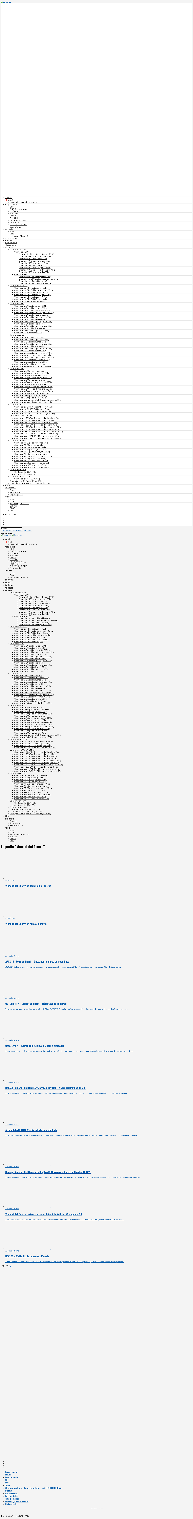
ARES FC (14, 218)
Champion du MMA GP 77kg (27, 479)
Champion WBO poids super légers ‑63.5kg (33, 382)
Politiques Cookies (11, 1496)
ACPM (96, 1511)
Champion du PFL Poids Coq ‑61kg (29, 301)
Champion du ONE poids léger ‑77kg (26, 481)
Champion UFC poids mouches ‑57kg (35, 256)
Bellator (13, 506)
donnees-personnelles (12, 1498)
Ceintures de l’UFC (18, 250)
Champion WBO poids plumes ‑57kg (30, 375)
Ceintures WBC (17, 304)
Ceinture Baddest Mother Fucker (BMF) (37, 254)
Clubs (7, 486)
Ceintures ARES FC (18, 440)
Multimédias (10, 488)
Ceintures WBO (17, 369)
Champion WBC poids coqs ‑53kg (29, 333)
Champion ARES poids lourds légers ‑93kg (33, 456)
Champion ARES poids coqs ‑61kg (29, 445)
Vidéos (8, 497)
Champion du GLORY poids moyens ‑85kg (33, 411)
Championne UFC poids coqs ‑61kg (34, 281)
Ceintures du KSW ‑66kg (25, 474)
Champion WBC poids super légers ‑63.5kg (33, 322)
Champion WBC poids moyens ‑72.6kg (31, 315)
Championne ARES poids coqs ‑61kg (30, 465)
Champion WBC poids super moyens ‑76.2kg (34, 313)
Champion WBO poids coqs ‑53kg (29, 371)
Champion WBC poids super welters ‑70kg (33, 317)
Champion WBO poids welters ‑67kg (30, 384)
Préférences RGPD (96, 1508)
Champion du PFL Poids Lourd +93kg (31, 288)
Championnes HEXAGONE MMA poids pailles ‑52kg (36, 436)
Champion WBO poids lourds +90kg (30, 398)
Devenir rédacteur (11, 1472)
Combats (9, 240)
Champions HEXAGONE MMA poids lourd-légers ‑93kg (38, 432)
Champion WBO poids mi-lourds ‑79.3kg (32, 393)
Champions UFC (21, 252)
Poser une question (11, 1477)
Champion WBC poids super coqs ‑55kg (31, 331)
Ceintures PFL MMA (18, 286)
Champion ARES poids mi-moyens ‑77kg (32, 452)
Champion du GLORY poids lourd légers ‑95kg (35, 414)
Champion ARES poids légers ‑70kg (30, 450)
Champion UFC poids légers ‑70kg (34, 263)
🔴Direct (9, 200)
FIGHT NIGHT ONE (18, 225)
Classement (10, 245)
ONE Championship (18, 209)
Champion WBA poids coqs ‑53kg (29, 337)
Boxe (12, 234)
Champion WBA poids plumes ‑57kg (30, 342)
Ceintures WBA (17, 335)
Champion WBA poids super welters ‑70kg (33, 353)
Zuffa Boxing (15, 211)
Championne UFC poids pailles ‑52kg (35, 277)
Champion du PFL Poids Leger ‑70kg (30, 297)
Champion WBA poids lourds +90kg (30, 364)
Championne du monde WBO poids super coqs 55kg (37, 400)
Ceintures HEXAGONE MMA (22, 416)
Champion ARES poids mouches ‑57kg (31, 443)
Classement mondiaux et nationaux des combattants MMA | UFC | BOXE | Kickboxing (33, 1488)
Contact (8, 1474)
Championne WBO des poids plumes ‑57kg (33, 402)
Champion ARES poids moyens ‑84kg (30, 454)
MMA (12, 232)
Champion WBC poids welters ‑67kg (30, 319)
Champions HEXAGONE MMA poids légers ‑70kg (35, 425)
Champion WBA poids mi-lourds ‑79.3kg (32, 360)
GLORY (13, 216)
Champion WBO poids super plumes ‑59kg (33, 378)
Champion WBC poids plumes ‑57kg (30, 328)
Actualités (9, 229)
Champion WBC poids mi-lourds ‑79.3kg (32, 310)
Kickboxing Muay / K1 (19, 236)
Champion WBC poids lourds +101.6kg (31, 306)
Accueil (8, 198)
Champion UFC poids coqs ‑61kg (33, 259)
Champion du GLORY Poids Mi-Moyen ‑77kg (33, 407)
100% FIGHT (15, 222)
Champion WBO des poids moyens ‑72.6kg (33, 389)
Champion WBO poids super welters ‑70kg (33, 387)
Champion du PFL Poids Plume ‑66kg (31, 299)
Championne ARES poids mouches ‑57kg (32, 463)
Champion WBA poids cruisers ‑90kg (30, 362)
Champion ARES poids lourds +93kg (30, 458)
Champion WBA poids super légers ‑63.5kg (33, 349)
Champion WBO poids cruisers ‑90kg (30, 396)
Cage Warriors (16, 227)
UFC (12, 207)
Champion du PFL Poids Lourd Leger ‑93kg (33, 290)
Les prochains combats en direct (24, 202)
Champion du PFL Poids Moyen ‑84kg (31, 292)
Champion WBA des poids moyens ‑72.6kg (33, 355)
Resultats (8, 1490)
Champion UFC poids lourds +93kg (34, 272)
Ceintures (9, 247)
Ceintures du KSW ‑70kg (25, 472)
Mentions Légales (11, 1504)
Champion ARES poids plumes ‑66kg (30, 447)
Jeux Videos (15, 492)
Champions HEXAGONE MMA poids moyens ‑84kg (36, 429)
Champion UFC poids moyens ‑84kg (34, 268)
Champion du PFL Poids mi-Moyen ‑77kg (32, 295)
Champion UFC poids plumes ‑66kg (34, 261)
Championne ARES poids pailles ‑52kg (31, 461)
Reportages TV (16, 495)
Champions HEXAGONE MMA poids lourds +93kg (36, 434)
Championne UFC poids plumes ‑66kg (35, 283)
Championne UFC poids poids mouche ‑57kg (38, 279)
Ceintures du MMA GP (20, 476)
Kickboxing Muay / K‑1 (19, 504)
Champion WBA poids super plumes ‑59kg (33, 344)
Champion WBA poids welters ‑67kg (30, 351)
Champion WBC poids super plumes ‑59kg (33, 326)
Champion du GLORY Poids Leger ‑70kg (32, 409)
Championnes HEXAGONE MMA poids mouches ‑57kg (38, 438)
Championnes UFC (22, 274)
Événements (11, 238)
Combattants (11, 243)
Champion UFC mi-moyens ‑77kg (33, 265)
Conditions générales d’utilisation (16, 1501)
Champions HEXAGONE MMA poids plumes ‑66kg (36, 423)
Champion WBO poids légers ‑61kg (29, 380)
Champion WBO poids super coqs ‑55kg (32, 373)
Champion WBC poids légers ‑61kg (29, 324)
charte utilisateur (11, 1493)
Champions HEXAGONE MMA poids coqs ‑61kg (34, 420)
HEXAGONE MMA (18, 220)
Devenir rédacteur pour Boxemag (16, 531)
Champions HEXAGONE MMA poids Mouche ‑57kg (36, 418)
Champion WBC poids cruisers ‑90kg (30, 308)
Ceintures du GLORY (19, 404)
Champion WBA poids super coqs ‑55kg (31, 340)
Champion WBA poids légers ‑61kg (29, 346)
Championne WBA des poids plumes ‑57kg (33, 366)
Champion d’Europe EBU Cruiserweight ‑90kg (30, 483)
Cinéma (13, 490)
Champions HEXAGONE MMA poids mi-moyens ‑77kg (37, 427)
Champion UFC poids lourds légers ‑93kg (37, 270)
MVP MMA (14, 214)
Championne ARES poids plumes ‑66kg (31, 467)
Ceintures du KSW (18, 470)
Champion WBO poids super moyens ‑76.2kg (34, 391)
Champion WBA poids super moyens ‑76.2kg (34, 357)
